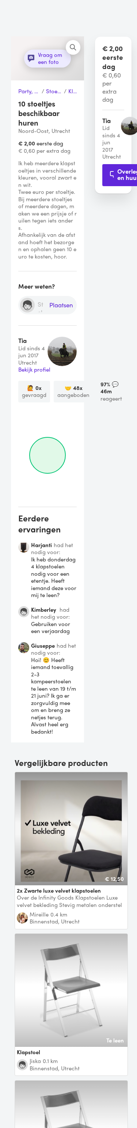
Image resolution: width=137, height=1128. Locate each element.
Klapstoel (72, 91)
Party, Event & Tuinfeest (29, 91)
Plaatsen (61, 305)
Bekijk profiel (34, 369)
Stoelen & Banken (54, 91)
